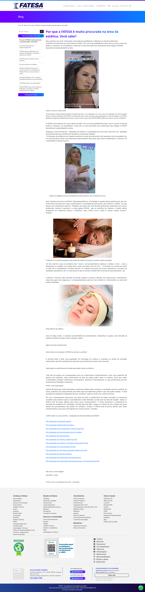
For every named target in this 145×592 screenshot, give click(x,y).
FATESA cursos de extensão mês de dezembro (29, 59)
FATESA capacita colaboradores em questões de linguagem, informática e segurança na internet (29, 53)
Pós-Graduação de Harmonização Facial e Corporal (64, 432)
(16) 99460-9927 (78, 571)
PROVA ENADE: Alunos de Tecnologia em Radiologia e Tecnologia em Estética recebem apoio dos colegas (30, 88)
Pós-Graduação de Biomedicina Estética (60, 425)
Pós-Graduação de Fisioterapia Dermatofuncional (63, 458)
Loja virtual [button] (115, 6)
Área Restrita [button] (101, 6)
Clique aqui (111, 575)
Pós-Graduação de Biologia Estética (58, 421)
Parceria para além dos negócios (28, 64)
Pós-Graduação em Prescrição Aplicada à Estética (63, 450)
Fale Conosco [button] (124, 6)
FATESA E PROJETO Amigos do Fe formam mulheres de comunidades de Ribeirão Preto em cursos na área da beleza (29, 71)
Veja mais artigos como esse (31, 36)
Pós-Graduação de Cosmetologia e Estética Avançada (65, 429)
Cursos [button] (79, 6)
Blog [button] (109, 6)
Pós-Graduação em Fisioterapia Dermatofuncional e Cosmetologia (69, 461)
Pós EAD (74, 439)
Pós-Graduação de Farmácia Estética (59, 454)
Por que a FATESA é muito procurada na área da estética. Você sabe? (30, 41)
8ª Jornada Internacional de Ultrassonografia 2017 (26, 46)
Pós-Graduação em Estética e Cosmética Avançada (64, 443)
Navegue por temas (31, 95)
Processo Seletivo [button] (88, 6)
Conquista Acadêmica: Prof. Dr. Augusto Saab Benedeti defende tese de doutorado (30, 78)
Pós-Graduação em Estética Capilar (58, 439)
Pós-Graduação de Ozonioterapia (57, 436)
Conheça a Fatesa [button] (69, 6)
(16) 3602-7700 (36, 578)
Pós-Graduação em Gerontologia (57, 447)
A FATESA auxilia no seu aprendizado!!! (29, 83)
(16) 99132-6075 (78, 578)
